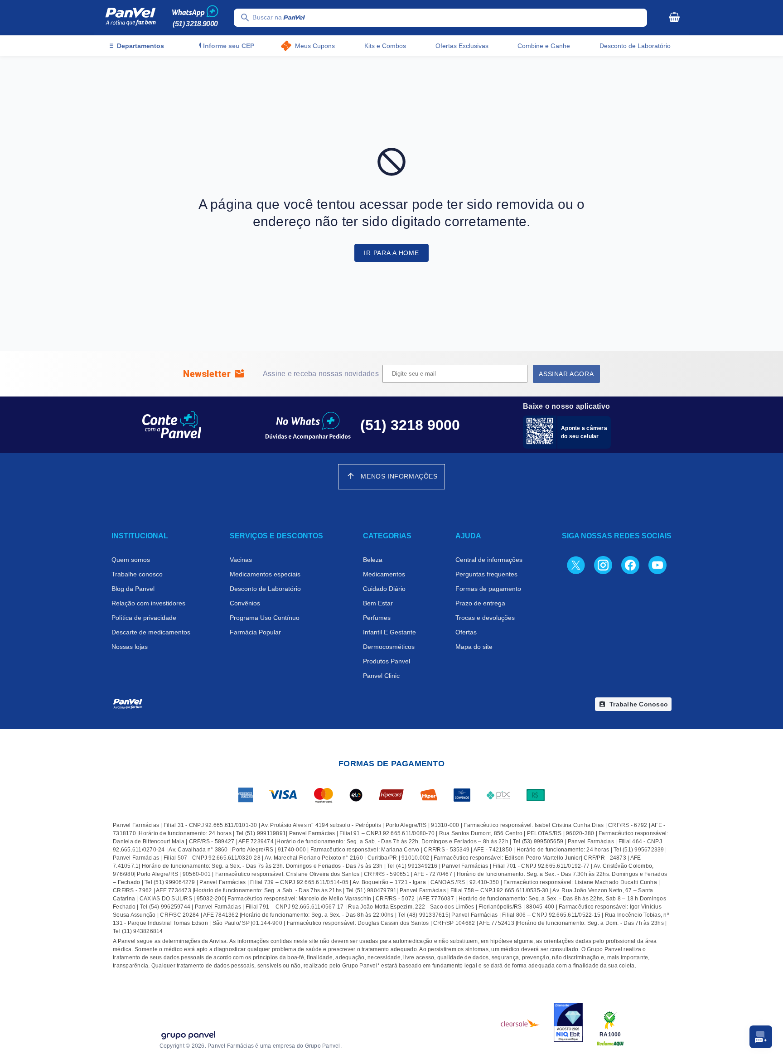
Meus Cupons (315, 45)
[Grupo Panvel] (188, 1036)
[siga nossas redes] (576, 564)
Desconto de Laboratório (635, 45)
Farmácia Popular (255, 632)
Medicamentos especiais (265, 574)
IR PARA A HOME (391, 252)
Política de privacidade (143, 617)
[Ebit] (568, 1023)
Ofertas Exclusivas (461, 45)
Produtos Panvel (386, 661)
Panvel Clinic (381, 675)
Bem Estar (378, 603)
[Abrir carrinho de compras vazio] (674, 16)
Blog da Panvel (133, 588)
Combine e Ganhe (543, 45)
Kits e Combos (385, 45)
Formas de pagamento (488, 588)
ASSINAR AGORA (566, 373)
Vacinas (241, 559)
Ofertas (466, 632)
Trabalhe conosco (137, 574)
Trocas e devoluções (485, 617)
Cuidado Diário (384, 588)
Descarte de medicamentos (150, 632)
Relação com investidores (148, 603)
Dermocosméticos (389, 646)
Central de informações (488, 559)
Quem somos (130, 559)
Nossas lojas (129, 646)
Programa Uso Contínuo (265, 617)
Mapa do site (474, 646)
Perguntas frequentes (486, 574)
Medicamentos (384, 574)
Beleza (372, 559)
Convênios (245, 603)
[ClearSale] (520, 1023)
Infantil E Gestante (389, 632)
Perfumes (377, 617)
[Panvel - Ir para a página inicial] (130, 18)
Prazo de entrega (480, 603)
